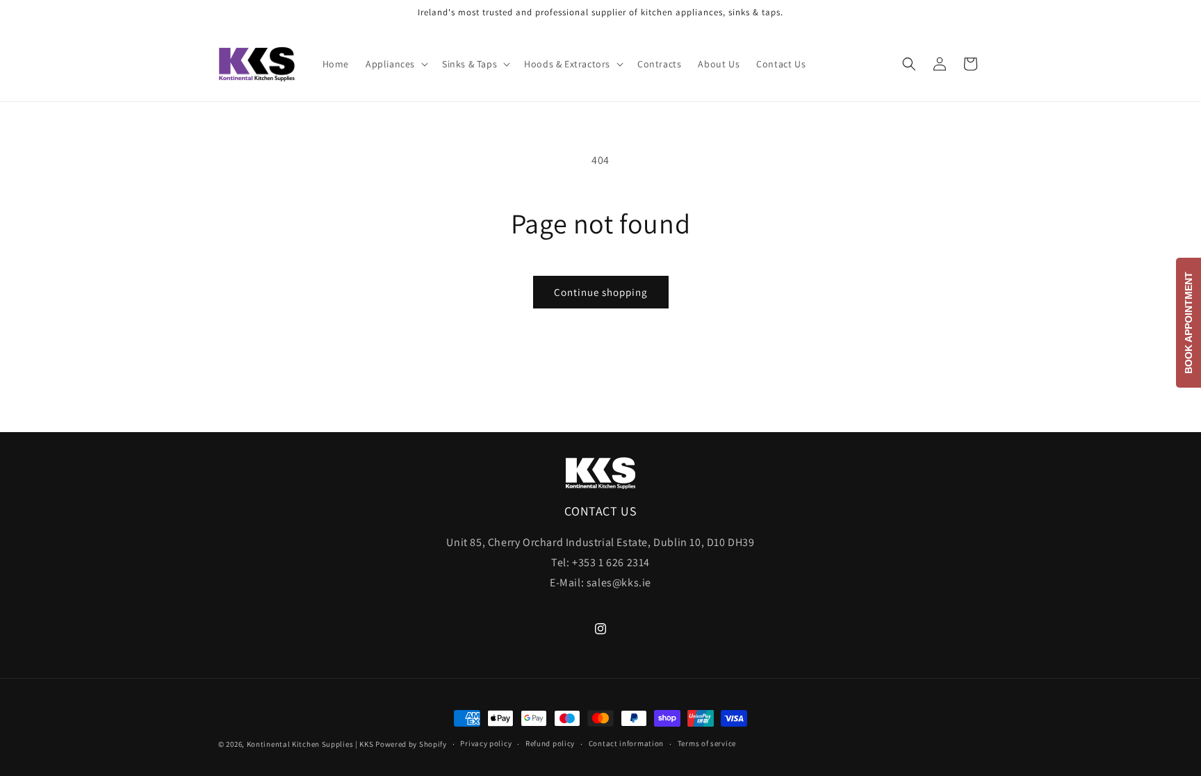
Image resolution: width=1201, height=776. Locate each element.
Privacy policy (486, 743)
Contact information (626, 743)
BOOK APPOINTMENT (1188, 323)
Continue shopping (601, 292)
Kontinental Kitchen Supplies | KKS (310, 744)
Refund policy (550, 743)
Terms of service (707, 743)
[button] (395, 64)
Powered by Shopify (411, 744)
